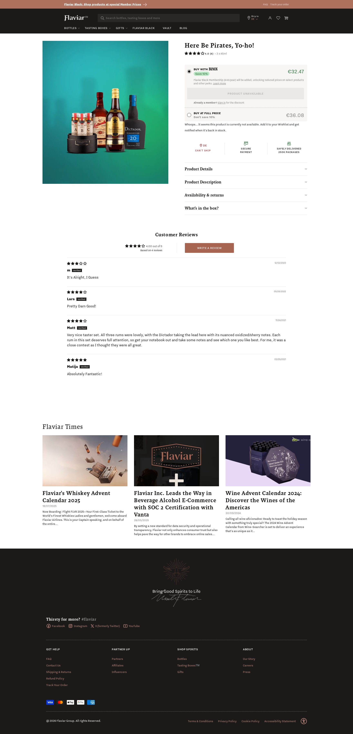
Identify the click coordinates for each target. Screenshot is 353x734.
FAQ (265, 4)
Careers (248, 665)
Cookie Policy (250, 721)
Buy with (201, 69)
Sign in (222, 102)
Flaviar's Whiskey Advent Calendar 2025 (76, 496)
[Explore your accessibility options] (304, 721)
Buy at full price (207, 113)
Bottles (70, 28)
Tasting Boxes (96, 28)
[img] (77, 263)
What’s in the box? (202, 208)
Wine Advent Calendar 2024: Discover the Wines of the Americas (264, 500)
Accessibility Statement (280, 721)
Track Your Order (57, 685)
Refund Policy (55, 678)
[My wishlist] (278, 18)
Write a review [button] (209, 248)
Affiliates (117, 665)
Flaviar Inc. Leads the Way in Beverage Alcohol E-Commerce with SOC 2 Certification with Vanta (175, 504)
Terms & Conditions (200, 721)
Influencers (119, 672)
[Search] (102, 18)
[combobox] (169, 18)
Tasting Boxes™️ (188, 665)
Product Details (199, 168)
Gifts (120, 28)
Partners (117, 659)
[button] (286, 18)
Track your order (279, 4)
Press (246, 672)
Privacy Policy (227, 721)
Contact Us (53, 665)
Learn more (219, 83)
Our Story (249, 659)
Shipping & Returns (58, 672)
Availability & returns (204, 195)
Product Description (203, 182)
